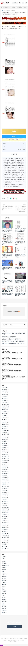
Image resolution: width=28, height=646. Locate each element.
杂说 (3, 589)
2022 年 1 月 (5, 505)
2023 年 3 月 (5, 475)
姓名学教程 (5, 580)
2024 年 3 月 (5, 449)
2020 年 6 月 (5, 546)
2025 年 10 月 (5, 409)
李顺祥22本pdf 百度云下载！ (9, 336)
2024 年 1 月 (5, 454)
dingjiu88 (4, 351)
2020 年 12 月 (5, 533)
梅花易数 (4, 591)
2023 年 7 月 (5, 467)
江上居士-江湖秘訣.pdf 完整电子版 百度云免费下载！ (20, 243)
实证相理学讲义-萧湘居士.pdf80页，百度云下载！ (7, 243)
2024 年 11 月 (5, 432)
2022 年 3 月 (5, 501)
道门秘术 (4, 606)
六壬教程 (4, 567)
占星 (3, 571)
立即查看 (14, 626)
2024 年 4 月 (5, 447)
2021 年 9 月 (5, 514)
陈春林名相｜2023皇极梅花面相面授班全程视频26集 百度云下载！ (20, 281)
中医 (3, 559)
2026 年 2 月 (5, 400)
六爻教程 (4, 569)
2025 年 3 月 (5, 424)
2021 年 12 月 (5, 507)
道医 (3, 604)
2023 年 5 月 (5, 471)
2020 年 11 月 (5, 535)
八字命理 (4, 563)
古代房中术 (5, 574)
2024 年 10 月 (5, 434)
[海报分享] (17, 198)
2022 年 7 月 (5, 492)
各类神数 (4, 576)
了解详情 (14, 629)
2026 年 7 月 (5, 389)
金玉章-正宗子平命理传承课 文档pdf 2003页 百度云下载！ (13, 377)
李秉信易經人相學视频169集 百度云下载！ (12, 364)
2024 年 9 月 (5, 437)
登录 (19, 311)
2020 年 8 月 (5, 542)
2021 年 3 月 (5, 527)
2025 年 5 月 (5, 419)
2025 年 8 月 (5, 413)
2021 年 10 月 (5, 512)
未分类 (3, 586)
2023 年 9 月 (5, 462)
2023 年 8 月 (5, 465)
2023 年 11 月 (5, 458)
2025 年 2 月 (5, 426)
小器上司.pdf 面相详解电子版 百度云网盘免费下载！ (7, 208)
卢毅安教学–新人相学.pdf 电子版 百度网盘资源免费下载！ (20, 256)
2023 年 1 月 (5, 480)
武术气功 (4, 593)
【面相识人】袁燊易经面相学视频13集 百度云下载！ (7, 269)
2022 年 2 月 (5, 503)
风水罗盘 (4, 610)
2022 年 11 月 (5, 484)
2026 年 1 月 (5, 402)
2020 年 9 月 (5, 540)
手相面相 (13, 7)
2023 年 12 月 (5, 456)
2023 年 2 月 (5, 477)
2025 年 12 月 (5, 404)
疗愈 (3, 595)
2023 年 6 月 (5, 469)
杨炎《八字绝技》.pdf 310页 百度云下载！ (12, 352)
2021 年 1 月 (5, 531)
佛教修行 (4, 561)
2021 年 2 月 (5, 529)
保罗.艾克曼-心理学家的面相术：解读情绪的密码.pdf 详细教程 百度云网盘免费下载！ (20, 209)
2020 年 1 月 (5, 548)
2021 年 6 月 (5, 520)
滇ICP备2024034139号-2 (13, 640)
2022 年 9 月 (5, 488)
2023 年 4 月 (5, 473)
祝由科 (3, 597)
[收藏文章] (8, 198)
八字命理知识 (5, 565)
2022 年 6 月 (5, 495)
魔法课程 (4, 612)
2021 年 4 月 (5, 525)
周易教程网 (7, 7)
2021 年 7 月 (5, 518)
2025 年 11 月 (5, 407)
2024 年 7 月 (5, 441)
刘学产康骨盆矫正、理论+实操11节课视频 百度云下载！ (13, 334)
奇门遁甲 (4, 578)
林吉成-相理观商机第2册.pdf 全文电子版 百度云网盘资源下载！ (7, 230)
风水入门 (4, 608)
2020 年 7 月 (5, 544)
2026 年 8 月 (5, 387)
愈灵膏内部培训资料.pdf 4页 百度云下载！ (12, 339)
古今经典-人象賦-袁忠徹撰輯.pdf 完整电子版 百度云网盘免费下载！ (20, 230)
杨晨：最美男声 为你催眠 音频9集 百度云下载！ (13, 341)
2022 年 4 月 (5, 499)
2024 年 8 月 (5, 439)
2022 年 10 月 (5, 486)
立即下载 (14, 136)
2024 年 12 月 (5, 430)
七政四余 (4, 556)
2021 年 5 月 (5, 522)
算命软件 (4, 599)
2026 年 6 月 (5, 392)
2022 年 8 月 (5, 490)
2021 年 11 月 (5, 510)
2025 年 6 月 (5, 417)
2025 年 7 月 (5, 415)
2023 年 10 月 (5, 460)
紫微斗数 (4, 601)
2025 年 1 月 (5, 428)
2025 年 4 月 (5, 422)
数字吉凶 (4, 584)
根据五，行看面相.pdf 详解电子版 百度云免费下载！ (7, 281)
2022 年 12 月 (5, 482)
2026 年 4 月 (5, 396)
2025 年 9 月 (5, 411)
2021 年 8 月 (5, 516)
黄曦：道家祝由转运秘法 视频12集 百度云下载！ (14, 343)
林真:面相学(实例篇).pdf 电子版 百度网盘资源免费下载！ (20, 294)
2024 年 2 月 (5, 452)
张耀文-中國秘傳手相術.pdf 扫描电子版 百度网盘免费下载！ (7, 256)
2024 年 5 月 (5, 445)
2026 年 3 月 (5, 398)
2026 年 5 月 (5, 394)
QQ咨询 (14, 154)
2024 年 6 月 (5, 443)
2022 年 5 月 (5, 497)
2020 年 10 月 (5, 537)
